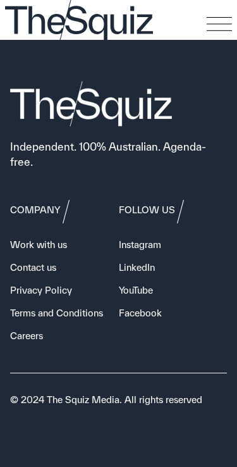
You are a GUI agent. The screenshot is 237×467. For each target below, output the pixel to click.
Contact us (33, 267)
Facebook (140, 313)
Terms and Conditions (56, 313)
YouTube (136, 290)
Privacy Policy (41, 290)
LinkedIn (137, 267)
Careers (26, 335)
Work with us (38, 244)
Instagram (140, 244)
